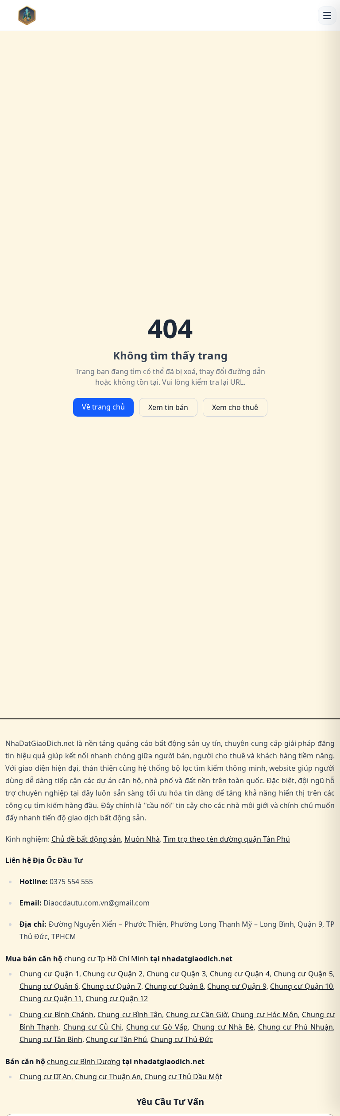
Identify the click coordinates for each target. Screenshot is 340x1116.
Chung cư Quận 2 (113, 974)
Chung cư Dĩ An (45, 1076)
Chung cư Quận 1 (49, 974)
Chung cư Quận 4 (240, 974)
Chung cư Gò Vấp (157, 1027)
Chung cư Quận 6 (48, 986)
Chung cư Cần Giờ (197, 1014)
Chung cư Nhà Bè (223, 1027)
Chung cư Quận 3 (176, 974)
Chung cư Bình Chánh (56, 1014)
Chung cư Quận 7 (111, 986)
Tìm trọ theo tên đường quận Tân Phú (226, 839)
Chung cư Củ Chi (92, 1027)
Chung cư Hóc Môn (265, 1014)
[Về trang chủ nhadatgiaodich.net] (44, 15)
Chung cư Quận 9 (236, 986)
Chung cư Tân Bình (50, 1039)
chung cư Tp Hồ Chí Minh (106, 959)
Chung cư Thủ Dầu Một (183, 1076)
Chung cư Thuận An (108, 1076)
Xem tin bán (168, 407)
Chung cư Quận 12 (116, 998)
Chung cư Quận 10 (301, 986)
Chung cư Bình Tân (129, 1014)
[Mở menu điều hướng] (327, 15)
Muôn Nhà (142, 839)
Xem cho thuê (235, 407)
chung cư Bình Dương (83, 1061)
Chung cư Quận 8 (174, 986)
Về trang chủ (103, 407)
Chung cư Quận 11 (50, 998)
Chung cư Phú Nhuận (295, 1027)
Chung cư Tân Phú (116, 1039)
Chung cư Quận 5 (303, 974)
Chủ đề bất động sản (86, 839)
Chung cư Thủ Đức (182, 1039)
